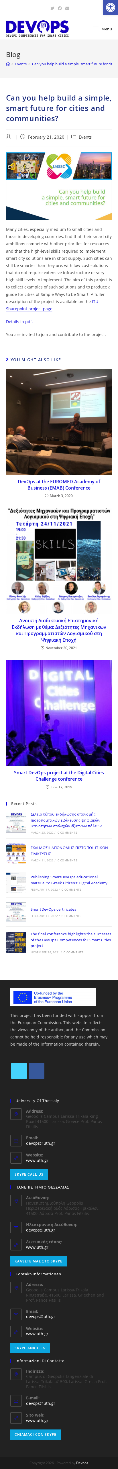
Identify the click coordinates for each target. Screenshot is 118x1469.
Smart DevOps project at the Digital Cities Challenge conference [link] (59, 775)
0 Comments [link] (67, 832)
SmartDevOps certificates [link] (53, 909)
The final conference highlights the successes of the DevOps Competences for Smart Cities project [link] (71, 939)
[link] (110, 7)
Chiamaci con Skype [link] (35, 1434)
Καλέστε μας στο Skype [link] (38, 1261)
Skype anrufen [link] (30, 1348)
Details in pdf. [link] (19, 321)
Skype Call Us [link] (29, 1174)
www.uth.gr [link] (37, 1160)
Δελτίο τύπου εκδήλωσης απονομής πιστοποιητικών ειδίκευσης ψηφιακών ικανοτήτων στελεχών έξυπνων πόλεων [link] (66, 820)
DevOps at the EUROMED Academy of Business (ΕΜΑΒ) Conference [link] (59, 484)
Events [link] (85, 137)
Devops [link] (82, 1462)
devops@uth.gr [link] (40, 1143)
